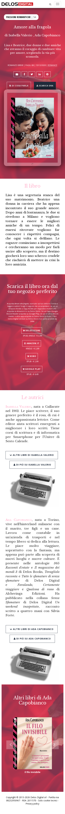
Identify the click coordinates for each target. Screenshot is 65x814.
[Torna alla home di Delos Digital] (17, 4)
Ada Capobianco (47, 35)
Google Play (33, 369)
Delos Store (32, 330)
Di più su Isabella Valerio (33, 464)
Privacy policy (32, 803)
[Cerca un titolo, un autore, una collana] (50, 4)
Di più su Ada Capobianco (33, 638)
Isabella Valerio (20, 35)
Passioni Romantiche (18, 17)
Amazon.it (32, 343)
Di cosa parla (19, 85)
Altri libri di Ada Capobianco (32, 629)
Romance (52, 65)
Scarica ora (45, 85)
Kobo (32, 356)
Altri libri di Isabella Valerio (33, 454)
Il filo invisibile (32, 772)
